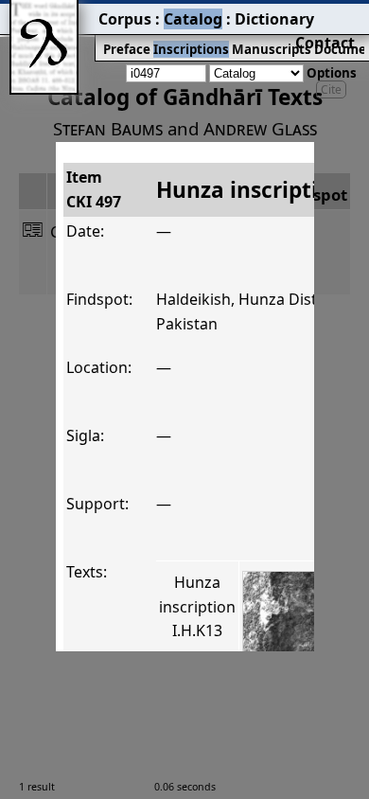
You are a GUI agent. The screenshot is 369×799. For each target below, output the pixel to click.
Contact (325, 42)
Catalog (193, 19)
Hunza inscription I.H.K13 (197, 606)
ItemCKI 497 (93, 189)
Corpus (124, 19)
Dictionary (274, 19)
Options (332, 72)
